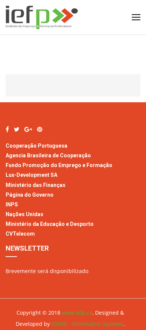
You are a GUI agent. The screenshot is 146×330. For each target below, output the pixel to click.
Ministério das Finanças (36, 185)
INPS (12, 205)
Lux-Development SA (31, 175)
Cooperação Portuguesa (36, 146)
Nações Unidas (24, 214)
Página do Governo (30, 195)
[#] (16, 129)
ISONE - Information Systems (87, 323)
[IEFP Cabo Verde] (7, 129)
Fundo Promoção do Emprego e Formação (59, 165)
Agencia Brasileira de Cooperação (48, 155)
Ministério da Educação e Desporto (50, 224)
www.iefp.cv (77, 312)
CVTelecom (20, 234)
